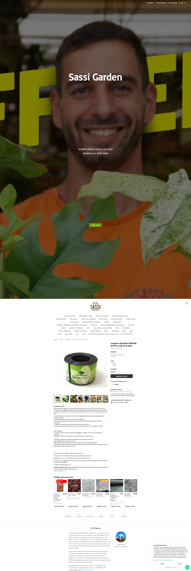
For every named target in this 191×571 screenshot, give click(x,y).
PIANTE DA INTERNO (80, 331)
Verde (114, 363)
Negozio (56, 339)
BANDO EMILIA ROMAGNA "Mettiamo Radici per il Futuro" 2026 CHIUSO (111, 334)
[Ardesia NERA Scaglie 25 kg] (130, 485)
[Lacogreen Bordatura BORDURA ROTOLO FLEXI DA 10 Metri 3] (81, 399)
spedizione (113, 356)
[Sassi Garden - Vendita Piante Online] (95, 307)
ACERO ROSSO (130, 319)
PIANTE (62, 339)
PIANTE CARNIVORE (65, 331)
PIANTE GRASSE (95, 331)
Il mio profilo (79, 516)
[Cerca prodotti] (186, 303)
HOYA (88, 328)
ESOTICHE (94, 325)
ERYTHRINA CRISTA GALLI (120, 316)
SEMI (131, 331)
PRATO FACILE (103, 319)
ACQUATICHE (74, 322)
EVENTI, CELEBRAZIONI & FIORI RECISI (112, 325)
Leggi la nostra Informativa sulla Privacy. (163, 560)
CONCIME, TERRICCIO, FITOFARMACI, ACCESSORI (72, 325)
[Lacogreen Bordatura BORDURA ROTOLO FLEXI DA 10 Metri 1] (65, 399)
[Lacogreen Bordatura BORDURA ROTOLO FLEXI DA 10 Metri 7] (105, 399)
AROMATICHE (117, 322)
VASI (84, 334)
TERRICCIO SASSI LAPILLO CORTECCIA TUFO (76, 339)
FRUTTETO (131, 325)
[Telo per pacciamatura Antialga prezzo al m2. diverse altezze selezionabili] (116, 485)
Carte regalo (123, 516)
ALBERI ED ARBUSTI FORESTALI (91, 322)
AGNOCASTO (74, 319)
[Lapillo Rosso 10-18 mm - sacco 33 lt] (74, 485)
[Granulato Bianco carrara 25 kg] (88, 485)
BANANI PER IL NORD (85, 316)
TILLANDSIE (68, 334)
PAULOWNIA (126, 328)
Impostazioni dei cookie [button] (170, 567)
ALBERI (107, 322)
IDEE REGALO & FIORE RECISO (103, 328)
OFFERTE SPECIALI (117, 319)
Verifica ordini (89, 516)
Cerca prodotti (67, 516)
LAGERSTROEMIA (61, 319)
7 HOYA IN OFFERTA (69, 316)
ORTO (117, 328)
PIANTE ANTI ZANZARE (88, 319)
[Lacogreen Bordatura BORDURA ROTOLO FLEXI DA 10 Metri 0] (57, 399)
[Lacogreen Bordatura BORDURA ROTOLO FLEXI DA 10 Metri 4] (87, 399)
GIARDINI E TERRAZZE (76, 328)
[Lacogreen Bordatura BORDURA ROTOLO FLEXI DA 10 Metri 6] (99, 399)
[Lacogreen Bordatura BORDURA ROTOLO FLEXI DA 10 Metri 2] (74, 399)
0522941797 (90, 570)
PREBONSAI (115, 331)
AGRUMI (63, 328)
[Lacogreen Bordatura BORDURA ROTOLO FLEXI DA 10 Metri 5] (93, 399)
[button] (116, 384)
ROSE (124, 331)
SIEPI (59, 334)
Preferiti (101, 516)
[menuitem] (134, 339)
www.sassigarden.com (59, 470)
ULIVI (77, 334)
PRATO (106, 331)
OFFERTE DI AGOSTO (102, 316)
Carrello (112, 516)
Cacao (114, 365)
